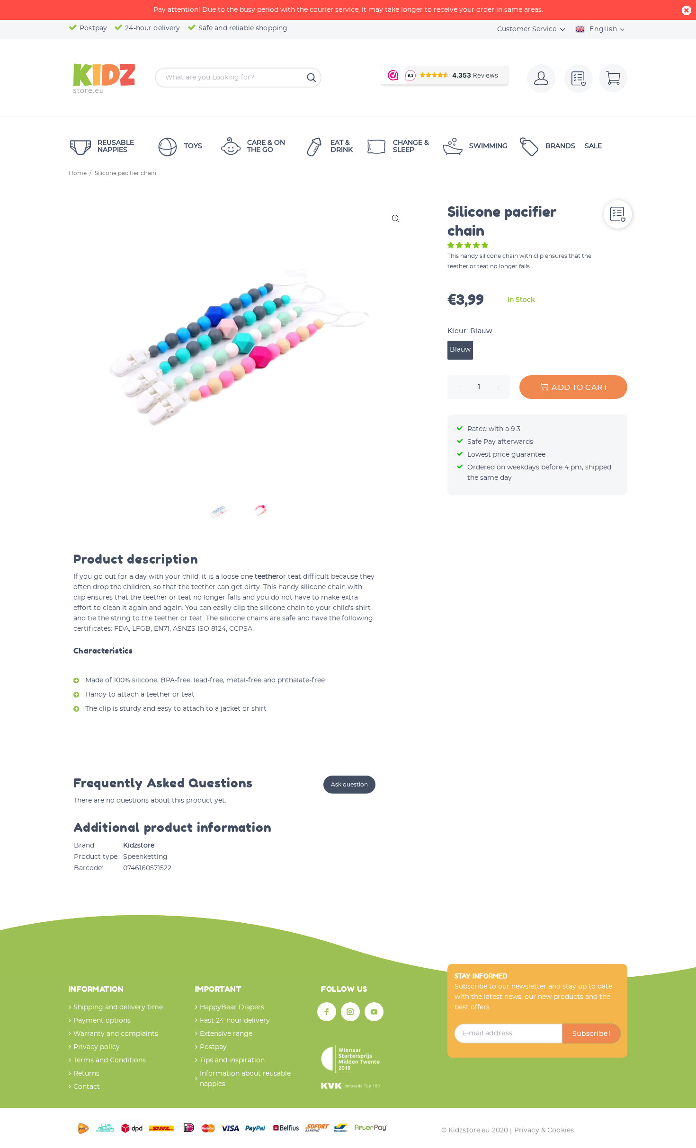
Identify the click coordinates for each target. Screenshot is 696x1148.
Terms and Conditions (109, 1060)
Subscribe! (591, 1034)
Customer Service (526, 29)
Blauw (460, 349)
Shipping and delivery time (118, 1007)
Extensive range (226, 1034)
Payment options (102, 1020)
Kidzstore (138, 845)
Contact (86, 1087)
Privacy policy (96, 1047)
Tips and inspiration (232, 1060)
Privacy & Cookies (544, 1130)
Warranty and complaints (115, 1034)
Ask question (349, 784)
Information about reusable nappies (245, 1078)
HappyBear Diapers (232, 1007)
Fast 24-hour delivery (235, 1020)
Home (78, 173)
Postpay (213, 1047)
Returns (86, 1073)
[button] (468, 245)
